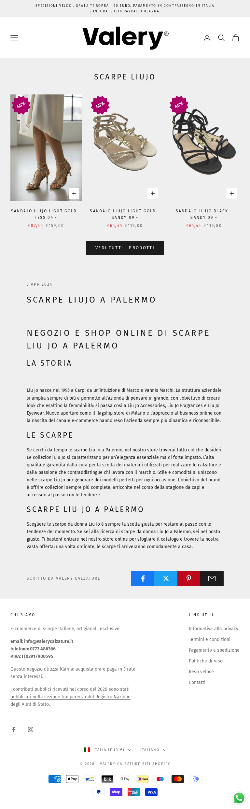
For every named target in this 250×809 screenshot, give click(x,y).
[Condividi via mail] (212, 578)
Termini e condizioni (209, 639)
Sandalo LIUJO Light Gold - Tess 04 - (46, 214)
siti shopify (156, 764)
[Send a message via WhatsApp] (239, 798)
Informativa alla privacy (213, 629)
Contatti (197, 682)
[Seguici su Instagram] (30, 729)
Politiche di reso (206, 661)
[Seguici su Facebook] (13, 729)
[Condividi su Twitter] (166, 578)
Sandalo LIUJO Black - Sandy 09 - (204, 214)
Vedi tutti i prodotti (125, 247)
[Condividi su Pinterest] (189, 578)
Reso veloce (201, 671)
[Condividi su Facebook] (143, 578)
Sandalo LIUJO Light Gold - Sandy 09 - (125, 214)
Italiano (150, 750)
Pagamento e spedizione (214, 650)
